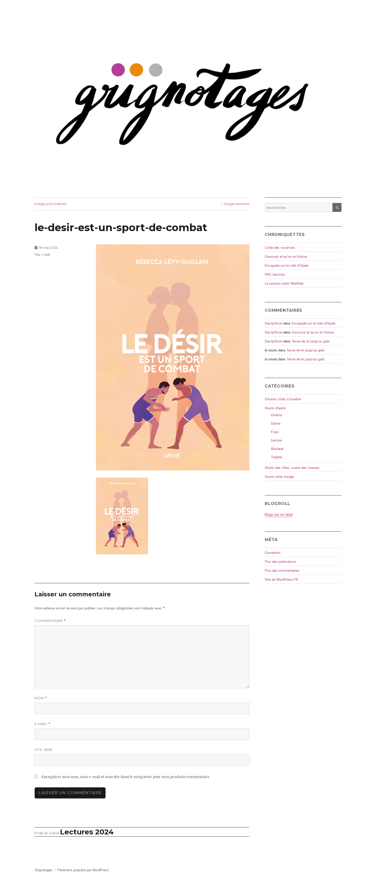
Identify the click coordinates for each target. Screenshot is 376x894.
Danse (275, 423)
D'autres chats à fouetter (283, 398)
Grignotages (43, 869)
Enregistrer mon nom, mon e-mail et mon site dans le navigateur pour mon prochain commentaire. (125, 777)
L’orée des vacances (280, 247)
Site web (43, 750)
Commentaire (50, 621)
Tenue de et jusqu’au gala (310, 341)
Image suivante (236, 204)
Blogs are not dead (279, 514)
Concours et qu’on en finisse (286, 256)
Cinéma (276, 414)
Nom (41, 698)
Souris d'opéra (275, 407)
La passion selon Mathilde (284, 283)
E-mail (43, 724)
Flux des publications (280, 561)
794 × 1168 (42, 255)
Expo (275, 431)
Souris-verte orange (279, 476)
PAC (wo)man (275, 274)
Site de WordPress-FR (281, 579)
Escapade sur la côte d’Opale (286, 265)
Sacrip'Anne (273, 323)
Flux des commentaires (282, 570)
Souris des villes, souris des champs (292, 467)
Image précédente (51, 204)
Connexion (272, 552)
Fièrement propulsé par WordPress (83, 869)
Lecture (276, 440)
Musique (277, 448)
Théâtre (276, 457)
